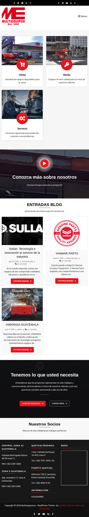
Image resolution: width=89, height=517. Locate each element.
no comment (22, 264)
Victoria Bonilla (27, 262)
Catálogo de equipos (31, 403)
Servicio (22, 128)
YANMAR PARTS (67, 253)
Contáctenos (58, 403)
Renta (66, 74)
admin (19, 329)
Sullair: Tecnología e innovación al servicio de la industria (22, 252)
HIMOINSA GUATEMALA (22, 324)
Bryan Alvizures (72, 258)
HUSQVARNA (37, 497)
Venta (22, 74)
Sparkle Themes (66, 505)
